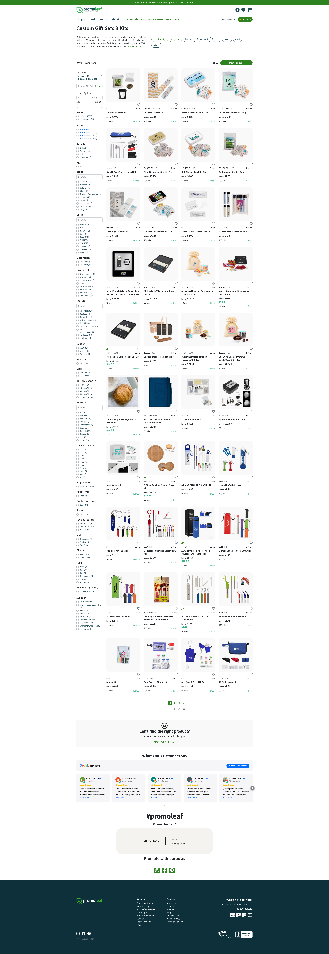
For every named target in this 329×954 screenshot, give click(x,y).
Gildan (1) (84, 191)
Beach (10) (84, 554)
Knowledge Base (144, 921)
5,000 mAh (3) (86, 394)
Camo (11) (84, 234)
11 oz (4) (83, 452)
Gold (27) (84, 240)
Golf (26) (83, 154)
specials (132, 19)
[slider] (77, 106)
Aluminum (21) (86, 415)
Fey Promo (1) (86, 629)
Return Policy (142, 906)
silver (156, 45)
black (227, 39)
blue (216, 39)
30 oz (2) (84, 474)
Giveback (171, 909)
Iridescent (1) (85, 249)
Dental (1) (84, 363)
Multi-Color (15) (86, 252)
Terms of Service (174, 921)
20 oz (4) (84, 471)
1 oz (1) (83, 449)
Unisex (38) (85, 351)
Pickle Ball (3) (85, 157)
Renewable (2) (86, 292)
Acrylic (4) (84, 412)
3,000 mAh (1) (86, 391)
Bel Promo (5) (85, 616)
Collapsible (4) (86, 317)
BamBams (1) (85, 610)
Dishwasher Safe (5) (88, 320)
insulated (190, 39)
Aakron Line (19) (87, 602)
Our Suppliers (143, 912)
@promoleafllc (163, 824)
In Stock (136, 121)
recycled (175, 39)
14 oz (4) (83, 459)
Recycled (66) (86, 289)
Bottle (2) (84, 567)
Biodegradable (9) (87, 274)
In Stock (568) (86, 116)
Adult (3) (83, 166)
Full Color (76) (86, 265)
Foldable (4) (85, 323)
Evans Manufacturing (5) (90, 626)
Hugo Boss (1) (86, 203)
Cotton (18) (84, 440)
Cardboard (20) (86, 425)
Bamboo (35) (85, 419)
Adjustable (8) (86, 311)
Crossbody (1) (86, 539)
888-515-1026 (229, 19)
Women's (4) (85, 354)
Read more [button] (84, 797)
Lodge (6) (84, 209)
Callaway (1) (85, 188)
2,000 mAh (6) (86, 388)
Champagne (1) (86, 576)
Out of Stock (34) (87, 119)
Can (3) (83, 573)
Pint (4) (83, 579)
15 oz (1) (83, 462)
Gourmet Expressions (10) (91, 194)
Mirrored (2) (85, 372)
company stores (152, 19)
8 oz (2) (83, 477)
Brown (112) (85, 231)
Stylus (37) (84, 582)
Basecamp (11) (86, 185)
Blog (168, 912)
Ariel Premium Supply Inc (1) (90, 606)
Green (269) (85, 246)
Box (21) (83, 570)
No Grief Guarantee (145, 909)
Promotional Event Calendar (145, 917)
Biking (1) (83, 148)
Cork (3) (83, 437)
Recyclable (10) (86, 286)
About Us (171, 903)
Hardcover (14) (86, 335)
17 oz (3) (83, 468)
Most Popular (235, 62)
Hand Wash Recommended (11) (88, 330)
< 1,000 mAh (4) (87, 397)
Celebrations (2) (86, 557)
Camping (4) (85, 151)
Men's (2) (84, 348)
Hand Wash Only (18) (89, 326)
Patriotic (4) (85, 530)
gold (237, 39)
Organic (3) (84, 283)
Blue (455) (84, 228)
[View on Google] (82, 779)
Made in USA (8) (87, 527)
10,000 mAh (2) (86, 385)
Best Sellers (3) (86, 523)
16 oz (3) (83, 465)
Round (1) (84, 514)
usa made (172, 19)
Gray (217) (84, 243)
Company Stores (144, 903)
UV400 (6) (84, 376)
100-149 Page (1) (87, 486)
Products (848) (83, 76)
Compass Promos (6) (89, 620)
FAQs (138, 925)
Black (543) (84, 225)
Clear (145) (84, 237)
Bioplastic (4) (85, 277)
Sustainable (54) (87, 296)
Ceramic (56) (85, 431)
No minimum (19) (87, 591)
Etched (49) (85, 262)
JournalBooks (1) (87, 206)
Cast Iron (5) (85, 428)
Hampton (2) (85, 197)
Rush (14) (84, 505)
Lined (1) (83, 496)
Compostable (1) (87, 280)
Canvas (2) (84, 422)
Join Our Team (173, 915)
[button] (76, 788)
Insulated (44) (86, 338)
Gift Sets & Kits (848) (87, 79)
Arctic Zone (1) (86, 182)
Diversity (170, 906)
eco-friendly (159, 39)
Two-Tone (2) (85, 545)
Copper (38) (85, 434)
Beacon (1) (84, 613)
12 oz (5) (83, 456)
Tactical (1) (84, 542)
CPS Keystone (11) (87, 623)
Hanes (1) (84, 200)
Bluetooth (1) (85, 314)
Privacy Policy (173, 918)
